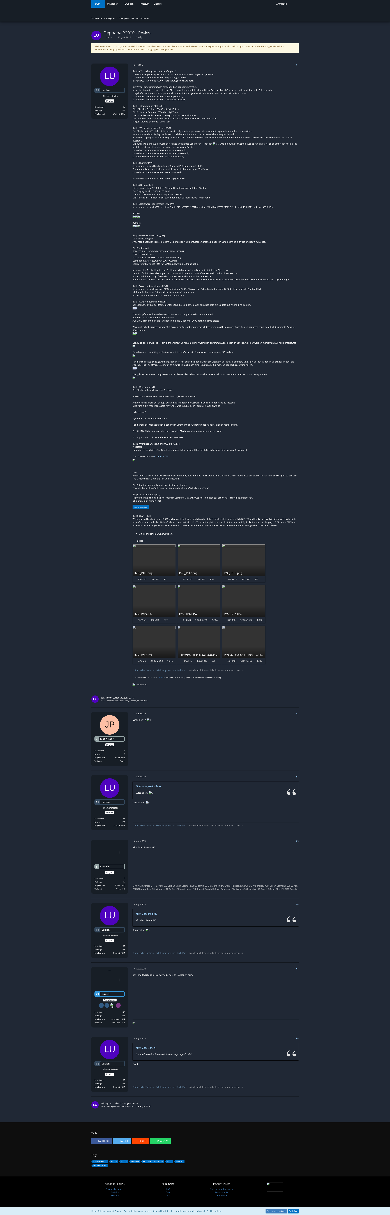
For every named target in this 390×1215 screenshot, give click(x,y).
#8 (297, 1038)
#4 (297, 776)
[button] (101, 1141)
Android (135, 1161)
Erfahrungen (100, 1161)
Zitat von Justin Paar (148, 786)
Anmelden (281, 3)
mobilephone (100, 1165)
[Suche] (294, 4)
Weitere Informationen (276, 1211)
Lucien (109, 37)
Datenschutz (221, 1192)
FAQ (168, 1189)
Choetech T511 (161, 456)
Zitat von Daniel (146, 1048)
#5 (297, 841)
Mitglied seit (99, 114)
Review (114, 1161)
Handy (124, 1161)
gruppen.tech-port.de (162, 49)
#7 (297, 968)
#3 (297, 713)
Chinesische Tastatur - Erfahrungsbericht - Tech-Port (159, 670)
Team (168, 1192)
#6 (297, 904)
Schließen (293, 1211)
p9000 (169, 1161)
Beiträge (98, 110)
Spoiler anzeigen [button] (141, 507)
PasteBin (115, 1192)
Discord (115, 1195)
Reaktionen (99, 107)
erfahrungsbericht (153, 1161)
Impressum (221, 1195)
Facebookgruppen (115, 1189)
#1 (297, 65)
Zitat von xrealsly (146, 914)
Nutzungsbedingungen (222, 1189)
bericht (180, 1161)
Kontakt (168, 1195)
